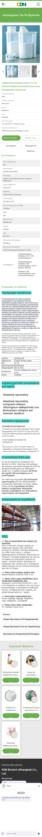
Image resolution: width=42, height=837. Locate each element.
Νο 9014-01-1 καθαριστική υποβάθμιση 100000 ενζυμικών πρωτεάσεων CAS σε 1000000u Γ (11, 709)
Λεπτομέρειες (11, 146)
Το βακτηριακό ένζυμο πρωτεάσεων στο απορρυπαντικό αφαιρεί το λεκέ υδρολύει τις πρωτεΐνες (31, 709)
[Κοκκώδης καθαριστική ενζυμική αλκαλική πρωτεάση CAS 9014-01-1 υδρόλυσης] (11, 731)
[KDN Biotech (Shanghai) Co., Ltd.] (21, 4)
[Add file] (2, 833)
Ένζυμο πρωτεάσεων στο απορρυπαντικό (20, 619)
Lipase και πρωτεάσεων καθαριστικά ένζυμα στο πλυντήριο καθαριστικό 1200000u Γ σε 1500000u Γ (31, 673)
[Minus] (39, 786)
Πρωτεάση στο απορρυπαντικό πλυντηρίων (21, 634)
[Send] (39, 833)
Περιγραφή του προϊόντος (30, 146)
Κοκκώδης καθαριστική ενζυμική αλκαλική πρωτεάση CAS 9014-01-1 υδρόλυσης (11, 744)
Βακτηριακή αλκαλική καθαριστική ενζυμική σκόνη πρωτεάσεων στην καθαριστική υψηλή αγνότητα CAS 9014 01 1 (11, 673)
